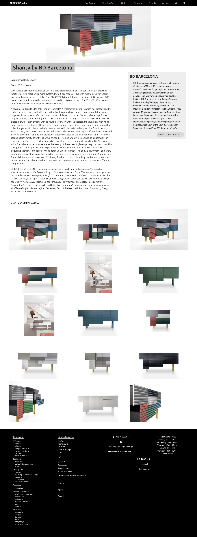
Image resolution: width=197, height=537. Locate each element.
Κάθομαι (16, 441)
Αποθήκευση (18, 469)
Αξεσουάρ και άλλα (21, 492)
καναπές (18, 444)
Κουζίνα (61, 447)
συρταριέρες (20, 479)
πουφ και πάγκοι (21, 456)
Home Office (18, 488)
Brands (152, 3)
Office (124, 3)
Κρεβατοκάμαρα (64, 449)
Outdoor (137, 3)
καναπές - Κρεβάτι (22, 451)
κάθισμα (18, 446)
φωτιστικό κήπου (21, 524)
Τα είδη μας (90, 3)
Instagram (144, 469)
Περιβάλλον (108, 3)
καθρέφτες (19, 499)
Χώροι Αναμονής (65, 472)
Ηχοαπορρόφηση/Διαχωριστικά (72, 475)
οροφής (18, 515)
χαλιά (17, 504)
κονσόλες (19, 466)
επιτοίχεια (19, 519)
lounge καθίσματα (22, 449)
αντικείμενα (19, 497)
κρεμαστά (19, 512)
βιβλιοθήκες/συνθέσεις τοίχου (27, 475)
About (165, 3)
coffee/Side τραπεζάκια (24, 464)
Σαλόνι (61, 441)
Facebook (144, 464)
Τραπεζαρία (63, 444)
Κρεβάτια (17, 485)
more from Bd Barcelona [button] (170, 134)
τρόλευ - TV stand (22, 502)
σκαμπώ (18, 453)
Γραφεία (61, 462)
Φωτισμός (17, 509)
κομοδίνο (18, 477)
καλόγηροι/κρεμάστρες (24, 494)
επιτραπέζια (19, 522)
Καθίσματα (62, 465)
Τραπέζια (17, 459)
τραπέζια (18, 462)
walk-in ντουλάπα (21, 482)
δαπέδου (18, 517)
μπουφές (18, 472)
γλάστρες (19, 506)
